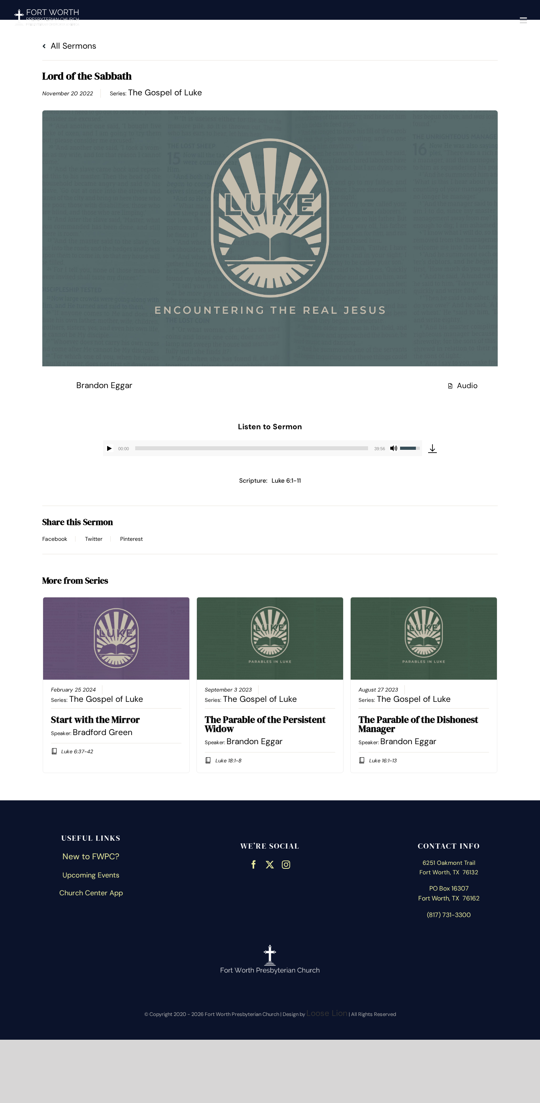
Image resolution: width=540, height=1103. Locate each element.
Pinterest (131, 539)
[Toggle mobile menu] (524, 20)
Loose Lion (326, 1013)
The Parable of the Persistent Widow (265, 724)
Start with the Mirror (95, 719)
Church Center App (91, 893)
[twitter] (270, 863)
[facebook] (253, 863)
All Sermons (72, 45)
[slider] (251, 448)
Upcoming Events (90, 875)
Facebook (54, 539)
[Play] (109, 448)
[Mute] (394, 448)
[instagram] (286, 863)
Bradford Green (102, 732)
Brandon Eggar (104, 385)
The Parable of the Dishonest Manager (418, 724)
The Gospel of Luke (165, 92)
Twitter (93, 539)
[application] (262, 448)
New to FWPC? (90, 856)
